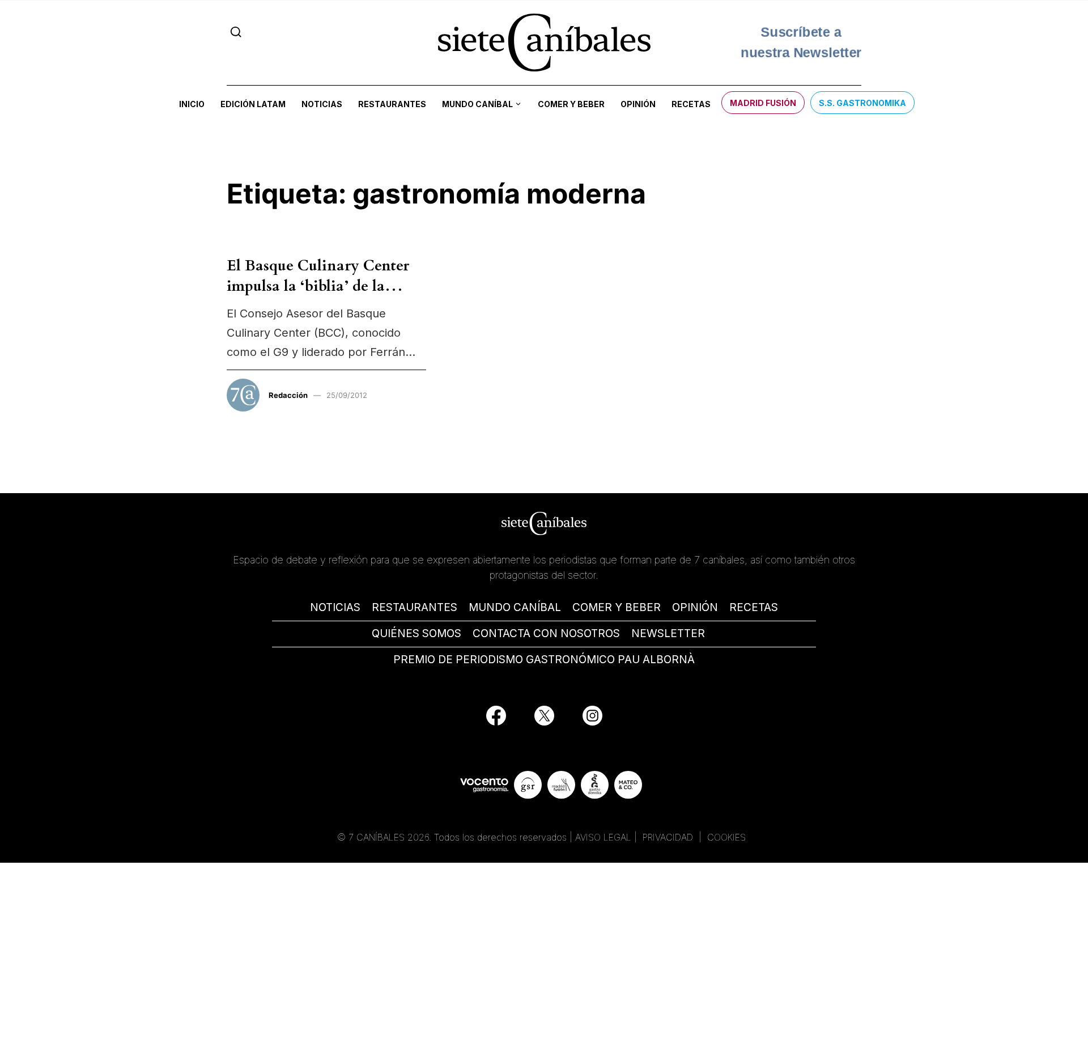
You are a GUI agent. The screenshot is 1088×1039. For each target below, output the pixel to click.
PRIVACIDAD (669, 837)
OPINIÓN (695, 607)
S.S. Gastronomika (862, 103)
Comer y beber (571, 104)
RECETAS (753, 607)
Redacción (288, 395)
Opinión (638, 104)
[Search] (236, 32)
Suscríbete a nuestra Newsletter (801, 42)
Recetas (691, 104)
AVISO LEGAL (603, 837)
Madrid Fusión (763, 103)
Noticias (321, 104)
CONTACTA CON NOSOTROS (546, 633)
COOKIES (726, 837)
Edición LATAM (253, 104)
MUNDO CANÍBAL (515, 607)
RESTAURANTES (414, 607)
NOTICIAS (335, 607)
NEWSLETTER (668, 633)
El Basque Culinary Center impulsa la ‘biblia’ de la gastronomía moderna (318, 286)
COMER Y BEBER (616, 607)
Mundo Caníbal (477, 104)
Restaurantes (392, 104)
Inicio (192, 104)
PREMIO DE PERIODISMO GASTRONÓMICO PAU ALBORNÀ (544, 659)
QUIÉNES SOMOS (416, 633)
